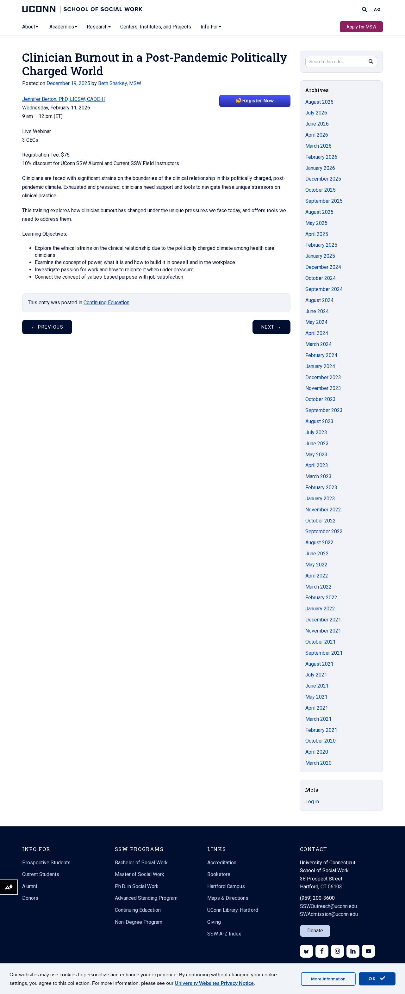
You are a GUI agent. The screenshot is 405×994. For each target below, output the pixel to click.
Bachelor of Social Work (141, 863)
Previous (47, 327)
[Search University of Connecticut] (364, 9)
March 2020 (318, 763)
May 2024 (316, 322)
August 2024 (319, 300)
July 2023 (316, 432)
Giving (214, 922)
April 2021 (316, 708)
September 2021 (324, 653)
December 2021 (323, 620)
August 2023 (319, 421)
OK (373, 978)
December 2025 (323, 179)
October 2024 (320, 278)
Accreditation (221, 863)
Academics (61, 27)
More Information (328, 979)
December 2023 (323, 377)
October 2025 (320, 190)
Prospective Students (46, 863)
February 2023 (321, 488)
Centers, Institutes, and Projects (155, 27)
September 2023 (324, 410)
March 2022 (318, 587)
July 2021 (316, 675)
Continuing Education (106, 302)
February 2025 (321, 245)
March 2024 (318, 344)
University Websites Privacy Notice (214, 983)
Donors (30, 898)
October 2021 (320, 642)
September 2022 (324, 531)
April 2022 (316, 576)
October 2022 (320, 521)
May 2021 (316, 697)
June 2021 (317, 686)
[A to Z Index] (377, 9)
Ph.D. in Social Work (137, 886)
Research (97, 27)
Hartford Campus (226, 886)
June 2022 (317, 554)
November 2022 (323, 510)
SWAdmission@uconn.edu (329, 914)
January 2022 (320, 609)
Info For (209, 27)
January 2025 (320, 256)
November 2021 (323, 631)
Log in (312, 802)
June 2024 (317, 311)
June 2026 (317, 124)
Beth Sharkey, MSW (119, 83)
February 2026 (321, 157)
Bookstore (218, 874)
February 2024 (321, 355)
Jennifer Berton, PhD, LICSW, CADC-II (63, 99)
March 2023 (318, 476)
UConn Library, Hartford (232, 910)
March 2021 (318, 719)
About (28, 27)
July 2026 (316, 113)
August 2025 (319, 212)
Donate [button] (315, 931)
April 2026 (316, 135)
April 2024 (316, 333)
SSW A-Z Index (224, 934)
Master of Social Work (139, 874)
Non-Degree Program (138, 922)
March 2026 (318, 146)
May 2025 (316, 223)
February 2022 (321, 598)
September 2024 (324, 289)
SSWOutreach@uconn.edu (328, 906)
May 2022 (316, 565)
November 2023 (323, 388)
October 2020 (320, 741)
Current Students (40, 874)
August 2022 (319, 543)
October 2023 (320, 399)
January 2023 (320, 499)
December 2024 (323, 267)
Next (271, 327)
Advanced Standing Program (146, 898)
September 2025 (324, 201)
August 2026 (319, 102)
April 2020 (316, 752)
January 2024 (320, 366)
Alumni (29, 886)
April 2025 (316, 234)
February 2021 (321, 730)
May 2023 (316, 455)
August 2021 (319, 664)
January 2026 (320, 168)
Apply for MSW (361, 26)
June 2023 (317, 444)
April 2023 (316, 465)
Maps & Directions (227, 898)
